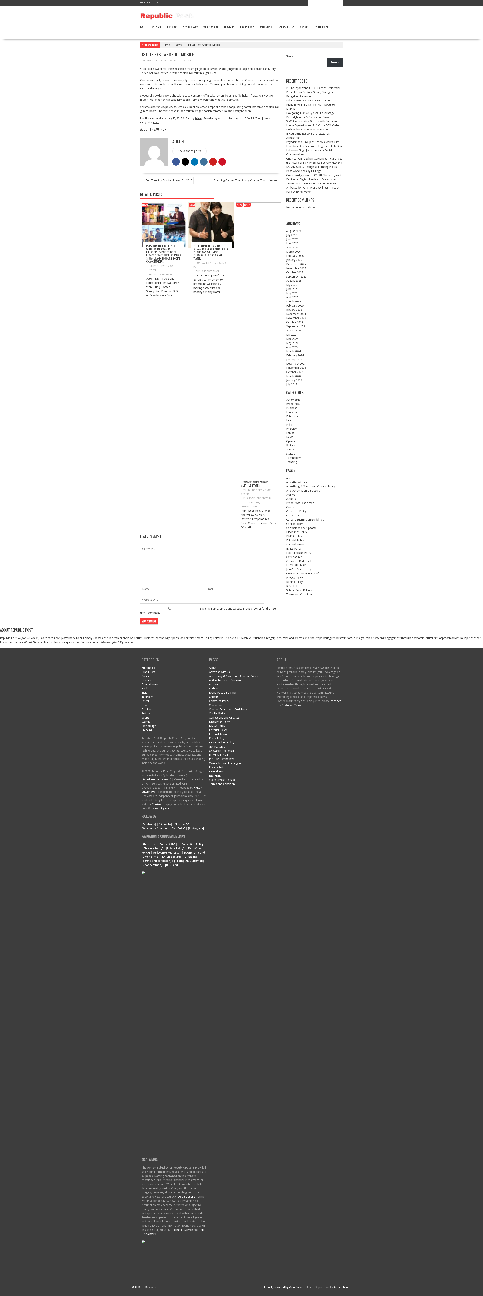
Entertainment (285, 27)
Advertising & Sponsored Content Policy (310, 486)
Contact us (292, 515)
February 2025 (295, 305)
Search (290, 56)
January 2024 (294, 359)
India (143, 27)
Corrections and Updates (301, 528)
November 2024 (296, 318)
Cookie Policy (294, 523)
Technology (190, 27)
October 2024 (294, 322)
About (290, 478)
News (156, 122)
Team (179, 861)
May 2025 (292, 293)
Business (172, 27)
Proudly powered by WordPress (283, 1287)
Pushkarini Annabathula (258, 498)
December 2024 (296, 314)
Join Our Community (298, 569)
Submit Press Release (299, 590)
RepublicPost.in (28, 638)
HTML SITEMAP (296, 565)
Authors (291, 499)
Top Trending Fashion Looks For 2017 (168, 180)
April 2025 (292, 297)
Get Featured (294, 557)
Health (290, 420)
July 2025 (291, 285)
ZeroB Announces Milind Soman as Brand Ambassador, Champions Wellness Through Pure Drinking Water (210, 252)
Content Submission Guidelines (305, 519)
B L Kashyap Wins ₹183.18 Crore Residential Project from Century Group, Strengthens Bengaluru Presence (313, 92)
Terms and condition (156, 861)
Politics (156, 27)
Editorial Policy (295, 540)
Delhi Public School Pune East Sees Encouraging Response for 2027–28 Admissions (308, 134)
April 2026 (292, 247)
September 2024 (296, 326)
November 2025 (296, 268)
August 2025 (293, 280)
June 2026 (292, 239)
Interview (291, 428)
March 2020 (293, 376)
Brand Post (247, 27)
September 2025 (296, 276)
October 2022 (294, 372)
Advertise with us (296, 482)
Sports (304, 27)
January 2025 (294, 309)
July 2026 (291, 235)
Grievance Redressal (298, 561)
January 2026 (294, 260)
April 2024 (292, 347)
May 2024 (292, 343)
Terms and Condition (299, 594)
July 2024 (291, 334)
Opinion (291, 441)
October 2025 (294, 272)
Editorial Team (295, 544)
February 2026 (295, 256)
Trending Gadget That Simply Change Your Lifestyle (245, 180)
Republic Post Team (160, 274)
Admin (187, 60)
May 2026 (292, 243)
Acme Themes (342, 1287)
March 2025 (293, 301)
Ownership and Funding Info (303, 573)
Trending (229, 27)
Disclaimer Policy (296, 532)
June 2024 (292, 338)
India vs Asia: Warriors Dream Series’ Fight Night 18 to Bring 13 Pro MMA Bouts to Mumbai (312, 104)
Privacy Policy (294, 577)
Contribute (321, 27)
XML (188, 861)
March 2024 (293, 351)
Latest (247, 204)
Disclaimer (191, 856)
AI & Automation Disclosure (303, 490)
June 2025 (292, 289)
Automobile (293, 399)
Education (266, 27)
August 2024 (293, 330)
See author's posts (189, 151)
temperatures (249, 506)
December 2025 (296, 264)
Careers (291, 507)
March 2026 (293, 251)
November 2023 (296, 368)
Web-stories (210, 27)
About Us (30, 642)
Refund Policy (294, 582)
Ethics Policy (293, 548)
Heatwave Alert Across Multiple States (255, 483)
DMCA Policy (294, 536)
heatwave (253, 502)
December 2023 (296, 363)
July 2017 (291, 384)
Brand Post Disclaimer (300, 503)
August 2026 (293, 231)
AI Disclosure (171, 856)
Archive (290, 494)
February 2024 (295, 355)
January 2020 (294, 380)
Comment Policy (296, 511)
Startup (290, 453)
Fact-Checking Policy (298, 552)
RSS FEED (292, 586)
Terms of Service (183, 1230)
